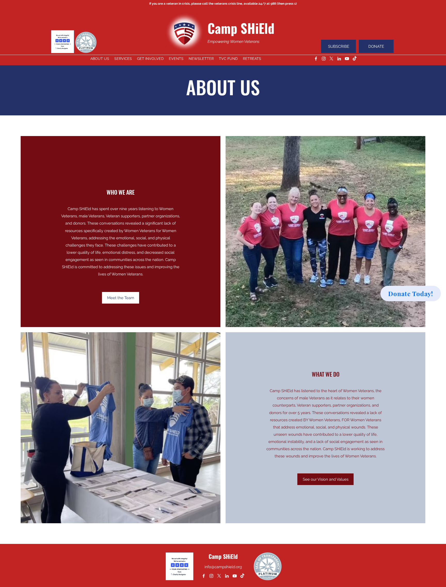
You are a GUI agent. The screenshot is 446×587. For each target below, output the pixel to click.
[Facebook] (315, 58)
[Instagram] (323, 58)
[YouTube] (346, 58)
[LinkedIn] (339, 58)
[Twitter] (331, 58)
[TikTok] (354, 58)
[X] (219, 575)
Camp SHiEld (241, 27)
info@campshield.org (223, 567)
